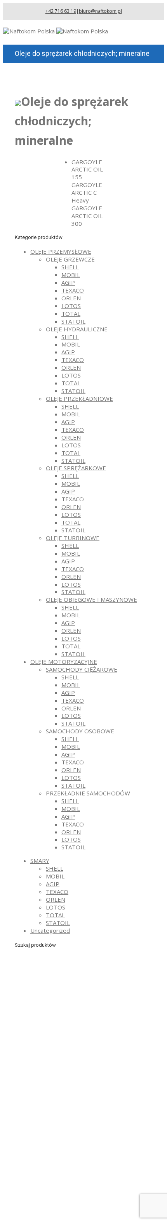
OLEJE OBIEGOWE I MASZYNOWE (91, 599)
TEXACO (72, 290)
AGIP (68, 282)
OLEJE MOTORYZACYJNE (63, 661)
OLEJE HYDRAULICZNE (77, 329)
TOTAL (70, 313)
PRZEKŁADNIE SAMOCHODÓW (88, 793)
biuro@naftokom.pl (100, 11)
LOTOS (71, 306)
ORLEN (71, 298)
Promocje (43, 1203)
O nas (38, 1180)
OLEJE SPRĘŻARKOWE (76, 468)
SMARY (39, 860)
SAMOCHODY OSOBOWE (80, 731)
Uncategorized (50, 930)
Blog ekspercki (49, 1195)
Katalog (40, 1188)
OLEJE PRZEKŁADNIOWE (79, 398)
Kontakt (40, 1211)
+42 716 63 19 (60, 11)
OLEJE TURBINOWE (72, 538)
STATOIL (73, 321)
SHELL (70, 267)
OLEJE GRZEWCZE (70, 259)
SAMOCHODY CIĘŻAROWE (81, 669)
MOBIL (70, 275)
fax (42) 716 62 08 (73, 1102)
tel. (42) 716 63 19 (73, 1091)
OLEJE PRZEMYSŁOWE (60, 251)
